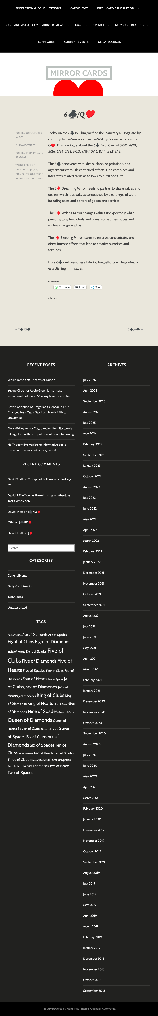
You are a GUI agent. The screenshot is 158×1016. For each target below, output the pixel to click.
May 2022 (89, 519)
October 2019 (92, 851)
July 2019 (89, 883)
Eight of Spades (36, 651)
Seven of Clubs (29, 728)
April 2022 (90, 530)
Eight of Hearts (16, 651)
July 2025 (89, 422)
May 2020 (90, 776)
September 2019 (94, 862)
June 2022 (90, 508)
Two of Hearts (59, 766)
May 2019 (89, 905)
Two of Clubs (14, 766)
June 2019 (89, 894)
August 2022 (91, 487)
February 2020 (93, 808)
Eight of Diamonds (52, 641)
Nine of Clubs (60, 704)
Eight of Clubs (21, 641)
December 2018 (93, 958)
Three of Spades (60, 760)
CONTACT (98, 25)
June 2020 (90, 765)
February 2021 (92, 680)
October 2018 (92, 980)
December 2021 (93, 573)
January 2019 (91, 948)
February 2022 (92, 551)
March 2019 (91, 926)
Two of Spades (20, 772)
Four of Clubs (55, 671)
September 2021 (94, 605)
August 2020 (92, 744)
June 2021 (89, 637)
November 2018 (94, 969)
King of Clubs (50, 695)
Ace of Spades (57, 635)
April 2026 (90, 390)
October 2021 (92, 594)
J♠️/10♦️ (34, 512)
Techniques (45, 41)
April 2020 (90, 787)
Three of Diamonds (40, 760)
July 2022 (89, 498)
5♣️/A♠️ (134, 329)
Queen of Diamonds (30, 720)
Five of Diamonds (39, 661)
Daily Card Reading (129, 25)
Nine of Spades (43, 711)
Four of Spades (55, 679)
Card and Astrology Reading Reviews (35, 25)
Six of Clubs (34, 178)
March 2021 (90, 669)
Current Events (76, 41)
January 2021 (91, 691)
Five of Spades (34, 670)
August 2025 (91, 412)
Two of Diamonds (35, 766)
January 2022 (92, 562)
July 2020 (89, 755)
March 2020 (91, 798)
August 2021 (91, 615)
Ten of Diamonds (25, 753)
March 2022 (91, 540)
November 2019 (93, 840)
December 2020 (94, 701)
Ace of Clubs (15, 634)
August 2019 (91, 873)
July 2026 (89, 380)
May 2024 (90, 433)
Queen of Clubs (66, 712)
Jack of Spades (27, 696)
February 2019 (92, 937)
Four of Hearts (35, 678)
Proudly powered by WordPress (61, 1008)
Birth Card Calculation (115, 8)
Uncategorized (110, 41)
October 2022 (92, 476)
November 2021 (93, 583)
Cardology (79, 8)
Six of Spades (42, 745)
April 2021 (90, 658)
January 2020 (92, 819)
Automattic (108, 1008)
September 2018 (94, 991)
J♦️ (30, 533)
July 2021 (89, 626)
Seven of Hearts (49, 728)
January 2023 (92, 465)
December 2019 (93, 830)
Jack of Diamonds (40, 686)
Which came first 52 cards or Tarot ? (31, 380)
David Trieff (27, 145)
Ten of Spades (64, 753)
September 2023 (94, 455)
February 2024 (93, 444)
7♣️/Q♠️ (24, 329)
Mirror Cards (79, 73)
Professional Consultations (38, 8)
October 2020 (92, 723)
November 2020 (94, 712)
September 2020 (94, 733)
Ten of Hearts (44, 753)
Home (78, 25)
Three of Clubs (18, 760)
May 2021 (89, 648)
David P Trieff (17, 495)
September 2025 (94, 401)
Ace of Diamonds (34, 634)
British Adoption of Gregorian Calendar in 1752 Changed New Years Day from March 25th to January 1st (38, 412)
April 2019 (90, 915)
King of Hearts (40, 703)
